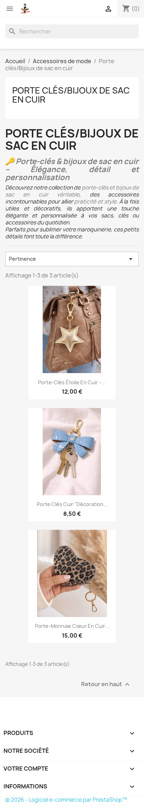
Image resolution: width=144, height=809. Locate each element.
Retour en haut (106, 684)
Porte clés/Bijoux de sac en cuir (71, 94)
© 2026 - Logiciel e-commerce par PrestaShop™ (66, 799)
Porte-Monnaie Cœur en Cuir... (72, 626)
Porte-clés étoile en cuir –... (72, 382)
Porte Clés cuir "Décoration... (72, 504)
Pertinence (72, 259)
